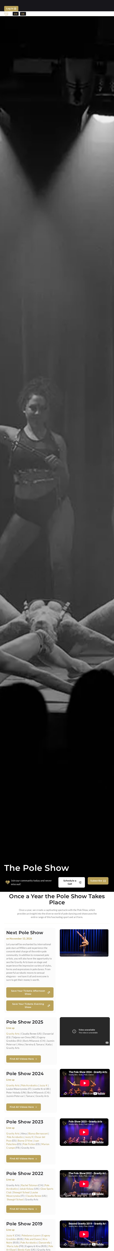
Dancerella (44, 1242)
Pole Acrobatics (29, 1085)
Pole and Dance (33, 1239)
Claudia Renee (33, 1195)
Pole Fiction (29, 1144)
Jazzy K (43, 1085)
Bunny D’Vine (25, 1140)
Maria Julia (13, 1246)
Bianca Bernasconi (38, 1133)
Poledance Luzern (31, 1235)
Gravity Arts (12, 1033)
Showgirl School (21, 1192)
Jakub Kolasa (26, 1188)
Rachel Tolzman (29, 1185)
